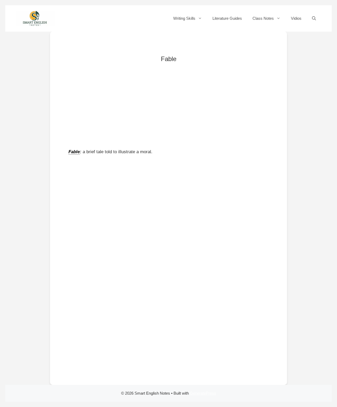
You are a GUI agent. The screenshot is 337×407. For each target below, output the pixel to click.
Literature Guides (227, 18)
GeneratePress (203, 393)
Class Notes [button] (263, 18)
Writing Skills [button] (184, 18)
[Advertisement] (168, 109)
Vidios (296, 18)
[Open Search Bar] (314, 18)
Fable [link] (74, 151)
